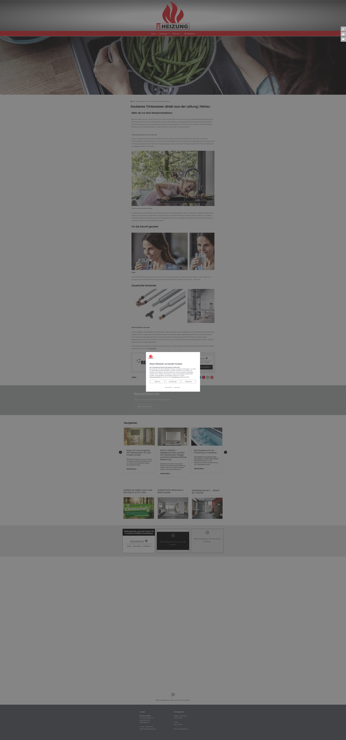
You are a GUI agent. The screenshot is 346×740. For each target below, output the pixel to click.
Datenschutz (168, 387)
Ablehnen (157, 381)
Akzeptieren (188, 381)
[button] (343, 29)
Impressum (177, 387)
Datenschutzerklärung (156, 377)
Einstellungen (173, 381)
